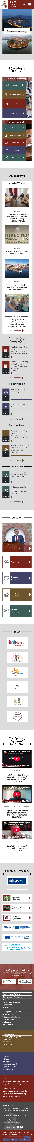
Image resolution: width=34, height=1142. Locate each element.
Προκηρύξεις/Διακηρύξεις (11, 1037)
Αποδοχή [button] (27, 1137)
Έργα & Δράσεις (8, 1025)
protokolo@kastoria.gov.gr (12, 1122)
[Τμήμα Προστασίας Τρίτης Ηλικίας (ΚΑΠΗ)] (17, 657)
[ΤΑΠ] (17, 947)
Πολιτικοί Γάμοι (8, 1019)
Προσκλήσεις (7, 1039)
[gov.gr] (17, 880)
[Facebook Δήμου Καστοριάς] (11, 2)
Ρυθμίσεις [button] (14, 1139)
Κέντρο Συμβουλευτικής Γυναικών (14, 1091)
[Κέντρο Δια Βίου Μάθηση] (17, 716)
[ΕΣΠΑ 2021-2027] (17, 937)
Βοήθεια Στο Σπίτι (8, 1089)
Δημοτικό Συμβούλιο (9, 1067)
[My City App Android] (9, 981)
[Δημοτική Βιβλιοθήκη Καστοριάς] (17, 701)
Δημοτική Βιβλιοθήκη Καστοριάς (14, 1094)
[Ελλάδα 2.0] (17, 927)
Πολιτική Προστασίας (25, 1139)
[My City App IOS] (25, 981)
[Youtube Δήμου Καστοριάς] (15, 2)
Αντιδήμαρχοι (7, 1062)
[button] (3, 744)
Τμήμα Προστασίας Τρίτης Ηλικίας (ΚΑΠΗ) (14, 1085)
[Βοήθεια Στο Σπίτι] (17, 672)
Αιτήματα (5, 1000)
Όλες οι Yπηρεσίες (9, 1007)
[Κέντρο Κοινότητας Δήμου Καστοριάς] (17, 643)
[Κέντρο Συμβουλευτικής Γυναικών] (17, 687)
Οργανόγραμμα (7, 1014)
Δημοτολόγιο (7, 1005)
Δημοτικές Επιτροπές (10, 1064)
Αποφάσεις (6, 1047)
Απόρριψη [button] (6, 1139)
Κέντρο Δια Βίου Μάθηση (11, 1096)
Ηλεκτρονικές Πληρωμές (11, 1002)
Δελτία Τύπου (7, 1044)
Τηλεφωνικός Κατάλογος (11, 1017)
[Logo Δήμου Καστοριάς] (4, 4)
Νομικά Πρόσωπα (8, 1069)
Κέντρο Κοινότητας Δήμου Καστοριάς (15, 1081)
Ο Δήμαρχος (6, 1059)
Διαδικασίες (6, 1022)
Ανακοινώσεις (7, 1042)
